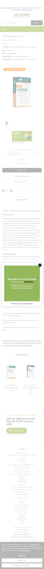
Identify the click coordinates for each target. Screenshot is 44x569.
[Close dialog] (40, 265)
